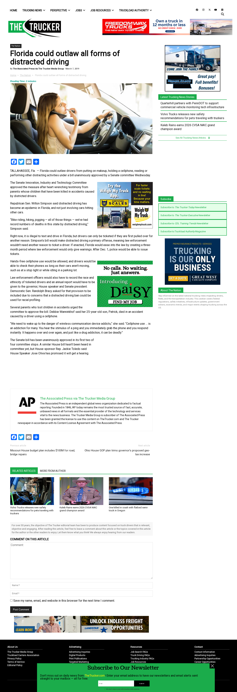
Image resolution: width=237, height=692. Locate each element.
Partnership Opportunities (207, 658)
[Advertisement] (125, 362)
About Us (12, 646)
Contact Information (204, 652)
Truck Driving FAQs (140, 655)
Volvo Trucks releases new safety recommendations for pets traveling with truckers (32, 510)
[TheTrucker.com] (33, 27)
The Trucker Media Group (20, 652)
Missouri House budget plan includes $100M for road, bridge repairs (42, 452)
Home (13, 10)
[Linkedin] (220, 9)
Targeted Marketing (79, 662)
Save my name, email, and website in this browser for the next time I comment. (64, 600)
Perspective (58, 10)
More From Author (53, 470)
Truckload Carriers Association (23, 655)
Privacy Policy (14, 658)
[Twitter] (208, 9)
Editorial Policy (14, 665)
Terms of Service (16, 662)
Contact (198, 646)
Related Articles (24, 470)
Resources (136, 646)
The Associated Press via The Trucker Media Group (38, 69)
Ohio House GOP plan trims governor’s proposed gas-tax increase (117, 452)
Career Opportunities (205, 662)
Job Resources (100, 10)
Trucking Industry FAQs (142, 658)
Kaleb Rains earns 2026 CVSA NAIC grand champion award (78, 509)
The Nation (15, 46)
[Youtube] (214, 9)
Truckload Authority (134, 10)
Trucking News (32, 10)
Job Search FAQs (139, 652)
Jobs (78, 10)
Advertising (75, 646)
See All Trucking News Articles (191, 138)
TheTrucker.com (95, 675)
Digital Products (77, 655)
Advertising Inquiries (79, 652)
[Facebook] (196, 9)
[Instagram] (202, 9)
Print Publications (78, 658)
